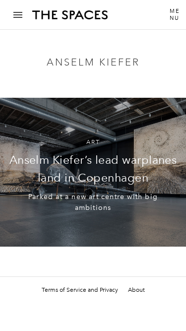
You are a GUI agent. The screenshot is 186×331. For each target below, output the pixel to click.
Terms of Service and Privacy (80, 289)
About (136, 289)
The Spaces (70, 18)
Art (93, 142)
